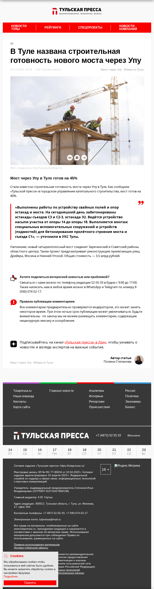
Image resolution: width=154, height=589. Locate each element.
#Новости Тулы (134, 69)
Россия (130, 390)
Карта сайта (21, 407)
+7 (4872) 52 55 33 (108, 435)
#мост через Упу (111, 69)
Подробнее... (12, 576)
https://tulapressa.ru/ (72, 465)
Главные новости (61, 390)
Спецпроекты (90, 27)
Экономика (133, 401)
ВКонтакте (134, 435)
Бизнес (130, 407)
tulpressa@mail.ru (50, 519)
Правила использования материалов (37, 544)
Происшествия (99, 407)
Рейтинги (53, 27)
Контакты (19, 401)
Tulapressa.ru (22, 390)
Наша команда (23, 396)
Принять (30, 582)
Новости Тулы (19, 28)
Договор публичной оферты (31, 547)
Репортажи (96, 401)
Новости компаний (128, 28)
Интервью (96, 396)
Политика (132, 396)
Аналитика (96, 390)
